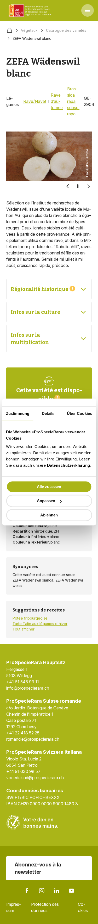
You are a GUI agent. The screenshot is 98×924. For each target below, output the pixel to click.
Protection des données (45, 907)
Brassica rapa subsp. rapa (73, 101)
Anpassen (46, 501)
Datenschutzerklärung (68, 465)
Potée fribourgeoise (30, 618)
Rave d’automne (57, 101)
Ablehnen (49, 515)
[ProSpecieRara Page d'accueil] (30, 10)
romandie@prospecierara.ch (32, 739)
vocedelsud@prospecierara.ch (35, 777)
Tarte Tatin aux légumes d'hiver (40, 623)
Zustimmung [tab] (17, 413)
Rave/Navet (34, 101)
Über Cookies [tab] (79, 413)
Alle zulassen (49, 486)
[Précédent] (68, 186)
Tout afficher (23, 629)
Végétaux (29, 30)
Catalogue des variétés (66, 30)
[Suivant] (88, 186)
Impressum (13, 907)
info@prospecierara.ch (27, 688)
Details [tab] (48, 413)
